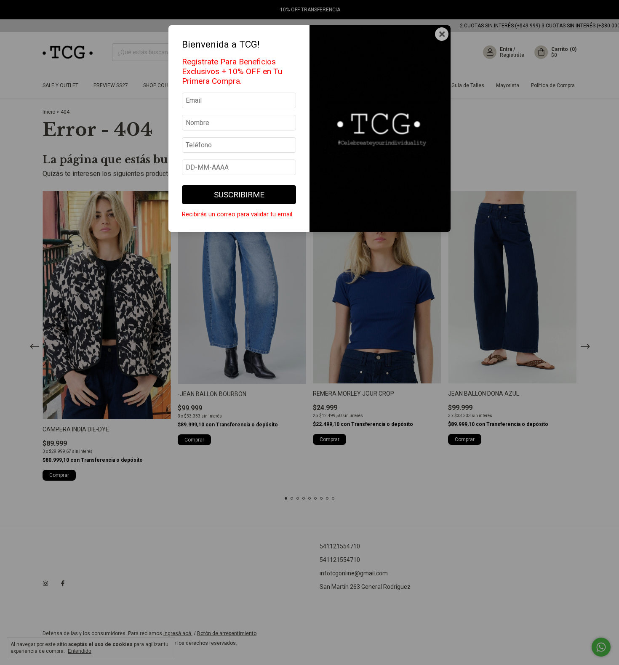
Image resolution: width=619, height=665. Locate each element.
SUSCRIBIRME (239, 195)
